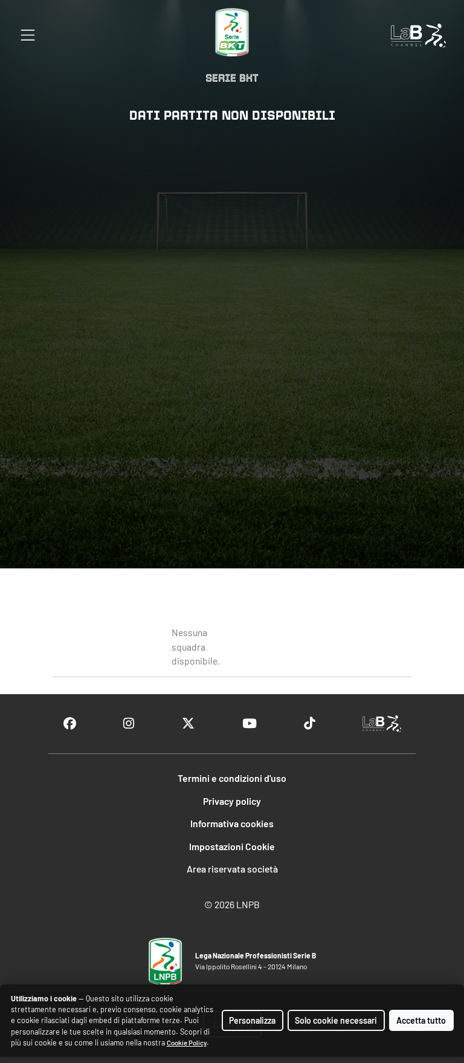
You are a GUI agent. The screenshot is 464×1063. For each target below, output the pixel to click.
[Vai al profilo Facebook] (70, 723)
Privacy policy (232, 801)
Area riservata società (232, 868)
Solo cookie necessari (336, 1020)
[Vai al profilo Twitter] (188, 723)
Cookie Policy (187, 1043)
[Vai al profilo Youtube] (249, 723)
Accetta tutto (421, 1020)
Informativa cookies (232, 823)
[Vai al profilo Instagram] (129, 723)
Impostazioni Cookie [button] (232, 846)
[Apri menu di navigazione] (28, 35)
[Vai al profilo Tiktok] (309, 723)
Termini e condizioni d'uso (232, 778)
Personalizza (252, 1020)
